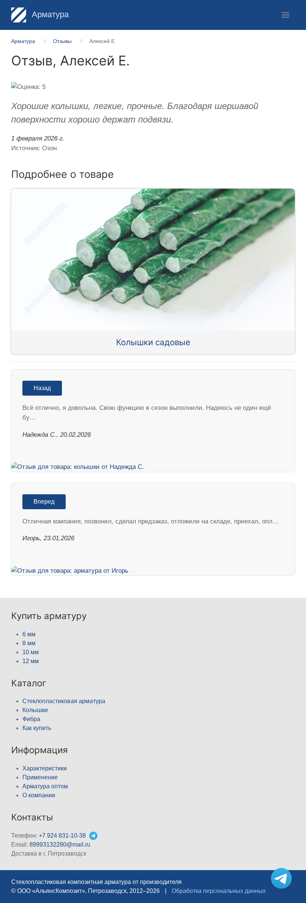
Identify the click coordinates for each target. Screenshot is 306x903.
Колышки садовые (153, 342)
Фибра (31, 719)
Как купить (36, 728)
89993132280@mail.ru (59, 844)
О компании (38, 795)
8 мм (28, 643)
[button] (285, 15)
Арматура (49, 14)
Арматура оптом (45, 786)
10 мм (30, 652)
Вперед (44, 501)
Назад (42, 388)
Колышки (35, 710)
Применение (40, 777)
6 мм (28, 634)
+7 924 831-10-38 (62, 835)
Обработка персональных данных (219, 891)
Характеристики (44, 768)
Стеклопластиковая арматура (63, 701)
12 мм (30, 661)
